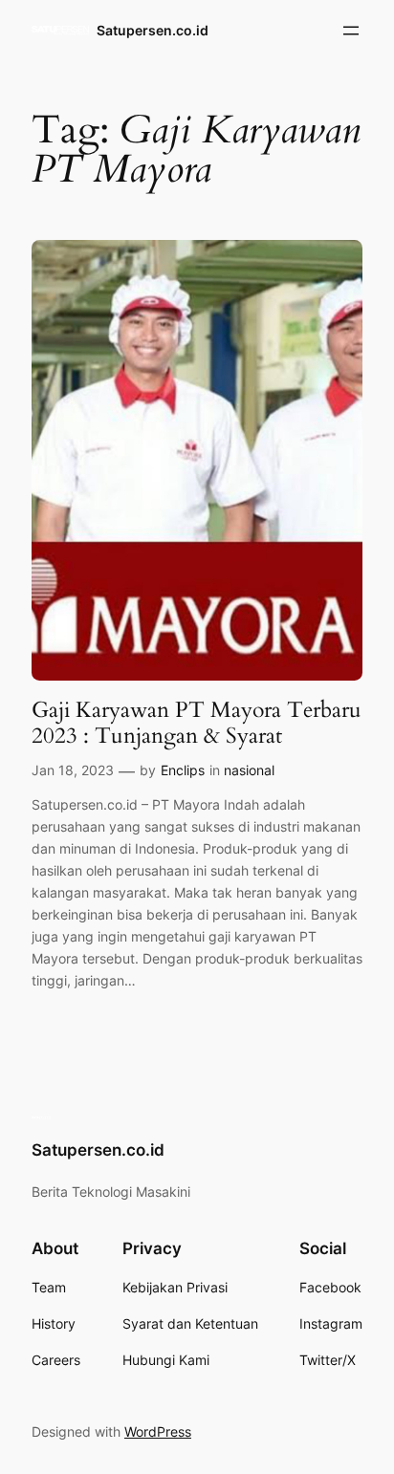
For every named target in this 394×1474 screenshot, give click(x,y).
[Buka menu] (350, 30)
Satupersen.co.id (152, 30)
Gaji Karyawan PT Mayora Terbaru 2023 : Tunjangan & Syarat (196, 723)
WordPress (157, 1431)
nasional (249, 770)
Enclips (183, 770)
